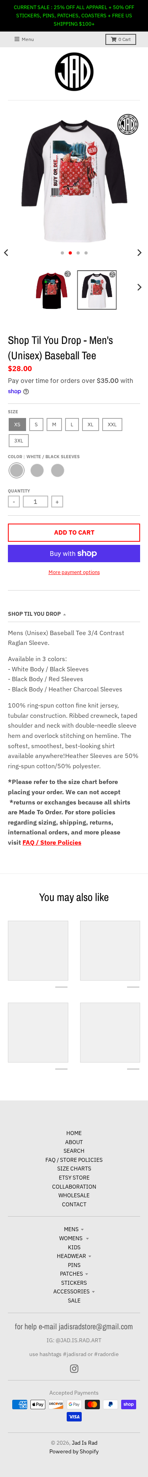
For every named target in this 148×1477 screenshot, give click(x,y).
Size (13, 411)
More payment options (74, 572)
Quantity (19, 491)
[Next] (139, 253)
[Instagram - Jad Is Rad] (74, 1368)
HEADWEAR (71, 1256)
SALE (74, 1300)
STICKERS (74, 1282)
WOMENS (71, 1238)
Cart (124, 39)
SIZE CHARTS (74, 1168)
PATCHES (71, 1273)
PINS (74, 1265)
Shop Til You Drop (34, 613)
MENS (71, 1229)
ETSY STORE (74, 1177)
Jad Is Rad (84, 1442)
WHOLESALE (74, 1195)
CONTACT (74, 1204)
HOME (74, 1133)
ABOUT (74, 1142)
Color (44, 456)
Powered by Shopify (74, 1451)
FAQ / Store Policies (51, 842)
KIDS (74, 1247)
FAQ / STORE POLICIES (74, 1159)
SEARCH (74, 1150)
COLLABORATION (74, 1186)
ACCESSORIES (71, 1291)
